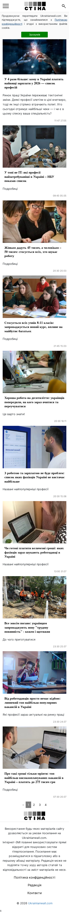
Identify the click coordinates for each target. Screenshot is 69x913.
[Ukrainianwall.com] (35, 6)
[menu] (6, 6)
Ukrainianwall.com (40, 903)
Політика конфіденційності (34, 877)
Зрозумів (34, 34)
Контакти (34, 893)
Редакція (34, 885)
